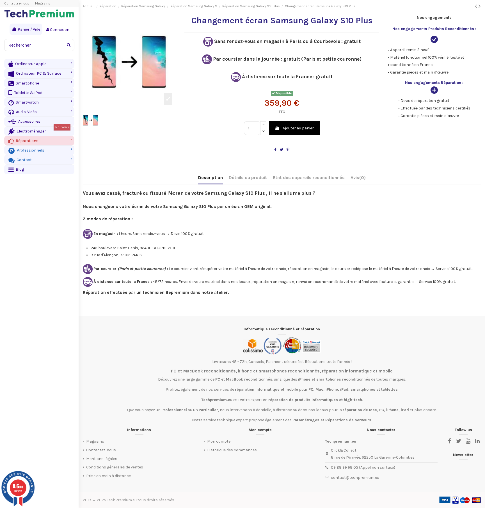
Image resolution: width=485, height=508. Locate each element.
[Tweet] (281, 149)
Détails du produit (248, 177)
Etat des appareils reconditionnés (309, 177)
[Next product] (480, 6)
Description (210, 177)
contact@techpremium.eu (355, 477)
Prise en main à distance (108, 475)
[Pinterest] (288, 149)
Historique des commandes (232, 450)
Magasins (42, 3)
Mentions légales (101, 458)
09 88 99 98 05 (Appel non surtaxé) (363, 467)
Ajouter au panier (298, 128)
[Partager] (275, 149)
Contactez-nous (17, 3)
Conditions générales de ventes (114, 467)
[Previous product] (477, 6)
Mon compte (218, 441)
